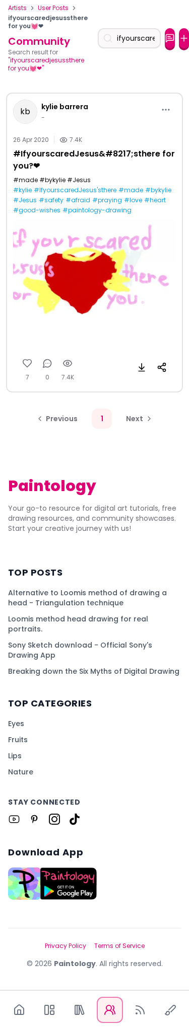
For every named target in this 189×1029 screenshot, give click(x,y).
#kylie (22, 190)
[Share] (162, 367)
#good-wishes (36, 210)
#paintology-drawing (97, 210)
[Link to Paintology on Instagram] (54, 819)
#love (133, 200)
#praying (107, 200)
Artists (17, 8)
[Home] (19, 1010)
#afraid (78, 200)
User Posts (53, 8)
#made (130, 190)
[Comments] (47, 363)
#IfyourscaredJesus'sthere (75, 190)
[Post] (184, 38)
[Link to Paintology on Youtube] (14, 819)
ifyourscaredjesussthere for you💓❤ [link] (48, 22)
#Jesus (25, 200)
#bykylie (158, 190)
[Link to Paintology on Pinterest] (34, 819)
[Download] (142, 367)
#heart (155, 200)
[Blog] (140, 1010)
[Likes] (27, 363)
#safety (51, 200)
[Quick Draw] (170, 1010)
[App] (49, 1010)
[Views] (67, 363)
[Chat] (170, 38)
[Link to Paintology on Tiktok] (75, 819)
